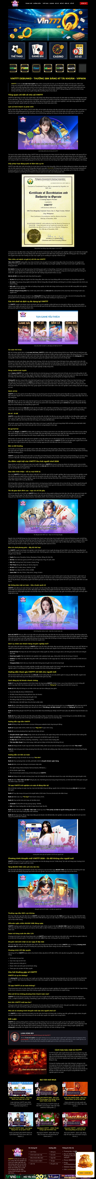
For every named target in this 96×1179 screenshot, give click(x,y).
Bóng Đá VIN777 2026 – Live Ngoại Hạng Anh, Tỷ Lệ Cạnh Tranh (20, 1128)
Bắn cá (67, 3)
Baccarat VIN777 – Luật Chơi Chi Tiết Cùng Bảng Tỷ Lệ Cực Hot (75, 1128)
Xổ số (72, 3)
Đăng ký (53, 685)
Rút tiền (37, 757)
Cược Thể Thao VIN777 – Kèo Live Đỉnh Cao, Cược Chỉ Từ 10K (20, 1098)
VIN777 (13, 83)
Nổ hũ (62, 3)
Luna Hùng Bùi (27, 1033)
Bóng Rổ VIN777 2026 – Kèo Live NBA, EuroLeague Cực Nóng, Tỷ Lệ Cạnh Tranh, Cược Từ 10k (47, 1099)
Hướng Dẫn (36, 3)
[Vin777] (15, 3)
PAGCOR (50, 168)
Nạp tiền (39, 727)
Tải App (26, 797)
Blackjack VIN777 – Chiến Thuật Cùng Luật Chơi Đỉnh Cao (48, 1128)
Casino (52, 3)
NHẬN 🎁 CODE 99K (85, 1173)
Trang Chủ (29, 3)
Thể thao (45, 3)
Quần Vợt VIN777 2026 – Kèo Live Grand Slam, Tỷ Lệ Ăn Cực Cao (75, 1098)
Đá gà (57, 3)
